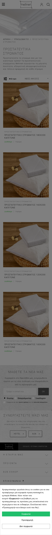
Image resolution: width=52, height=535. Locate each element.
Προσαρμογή (26, 520)
